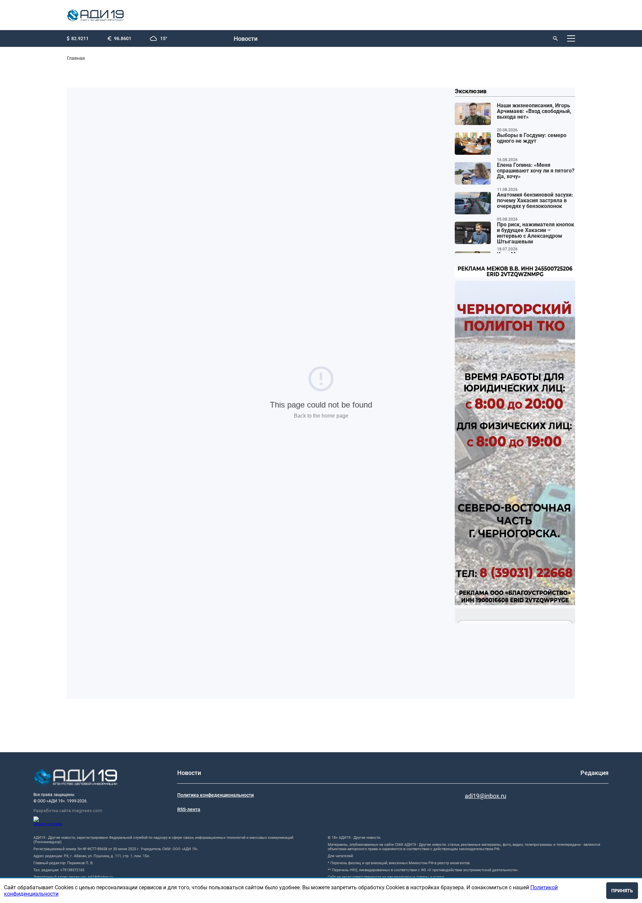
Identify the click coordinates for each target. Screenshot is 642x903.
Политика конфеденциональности (215, 795)
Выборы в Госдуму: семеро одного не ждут (531, 138)
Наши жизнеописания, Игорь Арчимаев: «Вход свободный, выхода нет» (534, 111)
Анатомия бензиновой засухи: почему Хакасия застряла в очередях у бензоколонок (535, 200)
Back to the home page (321, 416)
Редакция (594, 772)
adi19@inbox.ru (485, 795)
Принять (622, 890)
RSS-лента (188, 809)
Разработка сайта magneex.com (67, 810)
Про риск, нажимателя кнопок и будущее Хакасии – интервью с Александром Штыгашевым (535, 233)
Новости (245, 38)
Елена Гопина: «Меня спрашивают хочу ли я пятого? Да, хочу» (535, 171)
